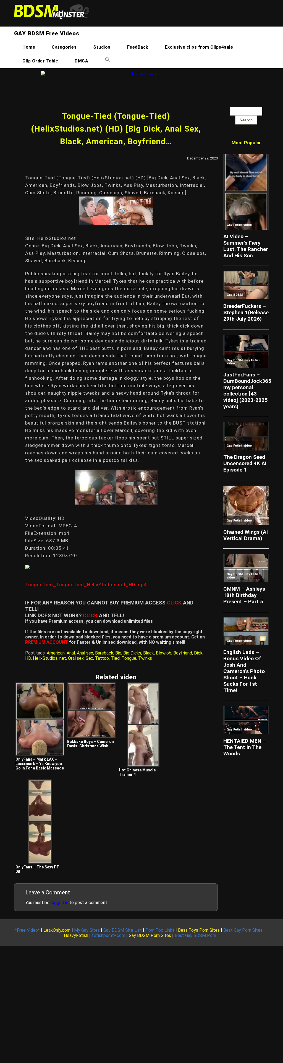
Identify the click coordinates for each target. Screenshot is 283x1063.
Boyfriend (182, 653)
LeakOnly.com (56, 930)
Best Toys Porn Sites (199, 930)
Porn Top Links (159, 930)
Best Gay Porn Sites (243, 930)
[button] (107, 61)
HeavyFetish (76, 935)
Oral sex (76, 658)
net (62, 658)
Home (28, 47)
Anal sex (85, 653)
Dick (198, 653)
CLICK (174, 602)
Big (118, 653)
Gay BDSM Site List (122, 930)
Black (148, 653)
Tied (115, 658)
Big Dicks (132, 653)
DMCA (81, 61)
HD (28, 658)
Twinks (145, 658)
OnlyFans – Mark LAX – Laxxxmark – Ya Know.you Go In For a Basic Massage (39, 763)
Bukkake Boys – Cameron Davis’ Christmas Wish (90, 743)
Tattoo (102, 658)
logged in (59, 902)
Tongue (129, 658)
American (56, 653)
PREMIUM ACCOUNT (46, 642)
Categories (64, 47)
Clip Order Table (40, 61)
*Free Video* (27, 930)
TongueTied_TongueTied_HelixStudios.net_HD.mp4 (86, 584)
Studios (102, 47)
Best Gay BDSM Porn (195, 935)
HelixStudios (45, 658)
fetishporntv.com (108, 935)
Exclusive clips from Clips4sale (199, 47)
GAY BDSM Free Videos (46, 33)
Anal (71, 653)
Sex (89, 658)
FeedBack (137, 47)
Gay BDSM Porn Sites (150, 935)
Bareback (104, 653)
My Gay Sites (87, 930)
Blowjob (163, 653)
